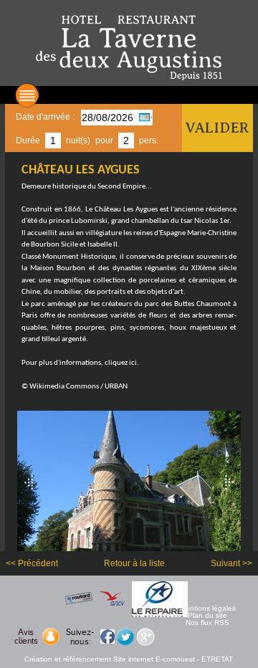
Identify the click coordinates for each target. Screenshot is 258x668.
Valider (217, 128)
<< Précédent (32, 563)
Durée (28, 140)
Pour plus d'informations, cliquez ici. (80, 363)
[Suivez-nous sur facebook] (107, 636)
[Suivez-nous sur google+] (145, 636)
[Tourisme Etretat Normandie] (129, 46)
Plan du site (207, 615)
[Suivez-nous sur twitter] (125, 636)
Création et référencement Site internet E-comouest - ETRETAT (128, 659)
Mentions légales (208, 608)
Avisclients (26, 636)
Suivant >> (231, 563)
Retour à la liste (134, 563)
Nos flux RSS (207, 622)
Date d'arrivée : (45, 117)
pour (104, 140)
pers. (148, 140)
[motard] (162, 598)
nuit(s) (78, 140)
